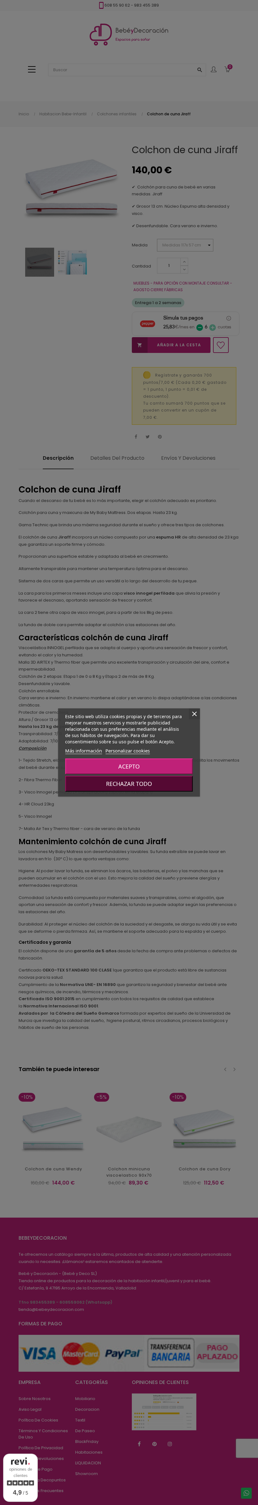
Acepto (129, 766)
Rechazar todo (129, 783)
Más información (83, 750)
